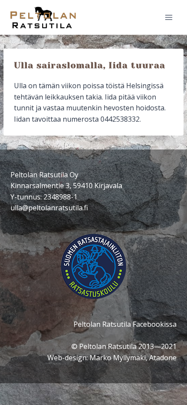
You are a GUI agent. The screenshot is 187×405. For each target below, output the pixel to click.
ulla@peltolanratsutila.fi (49, 207)
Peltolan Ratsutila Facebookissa (125, 324)
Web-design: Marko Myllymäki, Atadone (112, 357)
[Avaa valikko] (168, 17)
